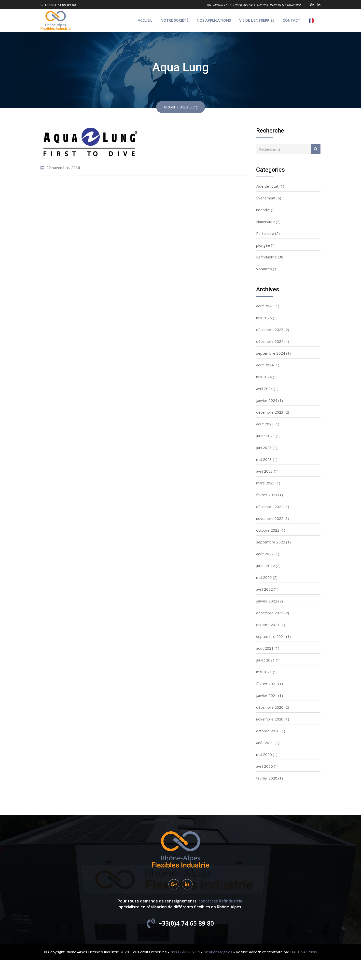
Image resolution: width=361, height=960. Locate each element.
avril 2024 (264, 388)
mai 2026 (264, 317)
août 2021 (265, 648)
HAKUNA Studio (303, 951)
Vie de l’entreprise (256, 20)
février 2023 (266, 494)
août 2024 (265, 364)
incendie (263, 209)
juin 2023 (264, 447)
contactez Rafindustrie (220, 901)
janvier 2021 (266, 695)
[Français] (312, 20)
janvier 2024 (266, 400)
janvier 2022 (266, 601)
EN (197, 951)
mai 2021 (264, 671)
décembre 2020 (269, 707)
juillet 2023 (265, 435)
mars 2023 (265, 482)
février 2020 (266, 778)
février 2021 (266, 683)
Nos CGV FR (180, 951)
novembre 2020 (269, 719)
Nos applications (214, 20)
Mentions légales (218, 951)
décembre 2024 (269, 341)
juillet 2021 (265, 660)
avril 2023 (264, 471)
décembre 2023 (269, 412)
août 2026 (265, 305)
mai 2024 (264, 376)
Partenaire (265, 233)
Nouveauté (265, 221)
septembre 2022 (270, 542)
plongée (263, 245)
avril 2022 (264, 589)
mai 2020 (264, 754)
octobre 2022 (267, 530)
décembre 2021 (269, 612)
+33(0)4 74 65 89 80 (60, 4)
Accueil (145, 20)
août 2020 (265, 742)
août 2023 (265, 423)
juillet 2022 (265, 565)
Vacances (264, 268)
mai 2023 (264, 459)
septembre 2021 (270, 636)
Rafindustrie (266, 257)
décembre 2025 (269, 329)
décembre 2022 (269, 506)
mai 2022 (264, 577)
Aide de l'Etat (267, 186)
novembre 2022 (269, 518)
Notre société (174, 20)
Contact (291, 20)
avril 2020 (264, 766)
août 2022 (265, 553)
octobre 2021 (267, 624)
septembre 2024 (270, 353)
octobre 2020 (267, 730)
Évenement (266, 197)
